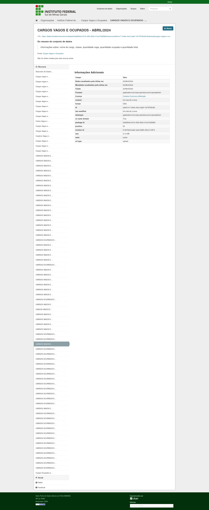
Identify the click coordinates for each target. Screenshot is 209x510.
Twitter (40, 482)
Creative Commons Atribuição (134, 96)
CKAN (134, 498)
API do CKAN (40, 499)
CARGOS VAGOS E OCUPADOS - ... (128, 20)
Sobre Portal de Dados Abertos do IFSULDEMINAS (53, 496)
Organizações (121, 8)
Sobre (142, 8)
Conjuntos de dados (104, 8)
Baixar (169, 28)
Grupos (133, 8)
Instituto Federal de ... (67, 20)
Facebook (41, 487)
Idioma (132, 502)
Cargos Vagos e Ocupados (94, 20)
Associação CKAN (42, 501)
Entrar (170, 2)
